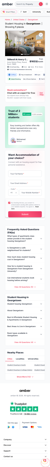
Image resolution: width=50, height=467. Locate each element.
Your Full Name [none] (17, 174)
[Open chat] (45, 462)
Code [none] (13, 189)
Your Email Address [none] (19, 183)
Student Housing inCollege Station (19, 370)
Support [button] (7, 451)
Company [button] (8, 439)
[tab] (9, 359)
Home (7, 19)
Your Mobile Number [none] (30, 193)
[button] (29, 4)
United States (18, 19)
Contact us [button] (8, 456)
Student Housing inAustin (16, 365)
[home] (7, 4)
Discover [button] (7, 445)
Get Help (42, 94)
